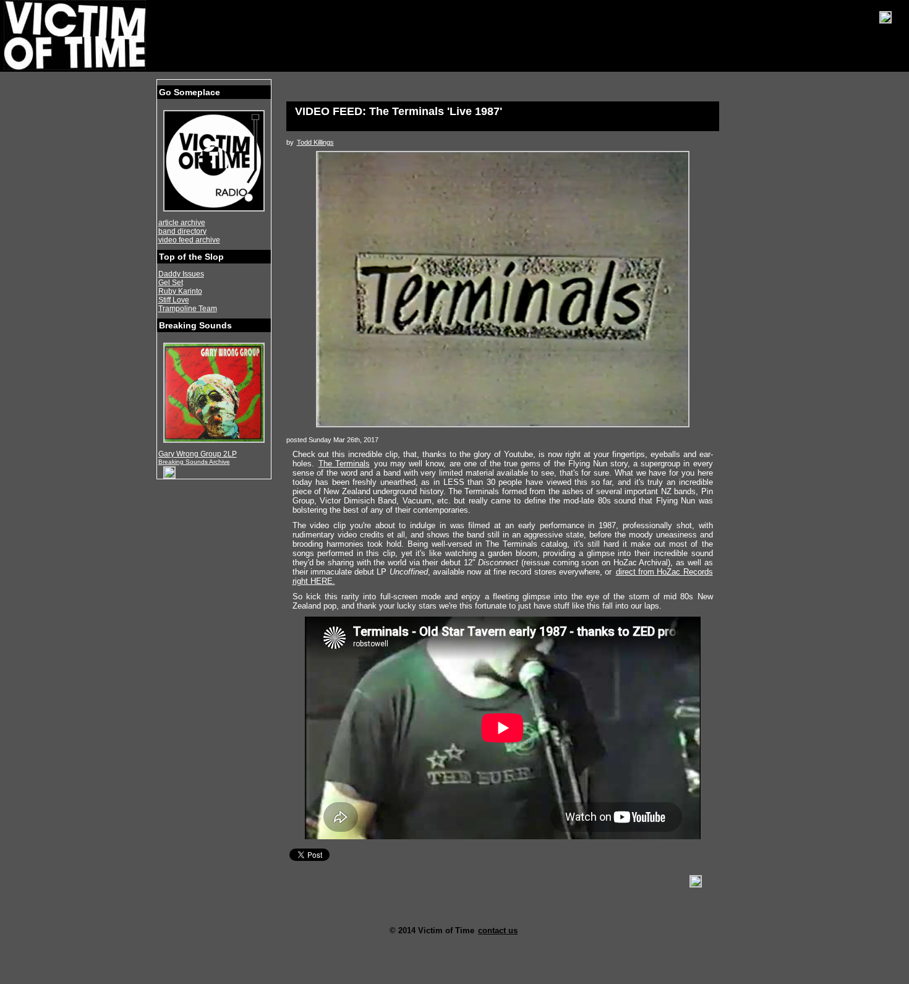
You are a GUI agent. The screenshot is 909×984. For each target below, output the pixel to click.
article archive (181, 222)
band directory (182, 231)
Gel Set (170, 282)
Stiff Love (173, 300)
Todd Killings (315, 142)
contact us (498, 930)
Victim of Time (76, 35)
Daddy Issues (181, 274)
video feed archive (189, 240)
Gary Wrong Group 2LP (197, 454)
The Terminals (344, 463)
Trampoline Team (187, 308)
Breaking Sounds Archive (194, 461)
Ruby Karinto (180, 291)
